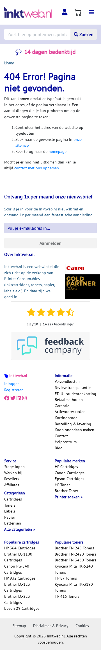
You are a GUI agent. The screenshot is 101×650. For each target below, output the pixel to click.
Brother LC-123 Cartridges (17, 587)
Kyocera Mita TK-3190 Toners (74, 587)
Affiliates (11, 484)
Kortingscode (66, 417)
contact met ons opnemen (36, 167)
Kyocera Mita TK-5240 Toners (74, 569)
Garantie (62, 405)
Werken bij (13, 472)
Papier (9, 517)
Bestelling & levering (73, 423)
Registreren (14, 389)
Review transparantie (73, 387)
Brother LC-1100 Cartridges (18, 557)
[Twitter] (12, 398)
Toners (9, 505)
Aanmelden (50, 243)
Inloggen (12, 383)
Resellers (11, 478)
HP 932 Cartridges (19, 578)
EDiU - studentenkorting (75, 393)
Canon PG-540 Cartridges (16, 569)
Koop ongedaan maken (74, 429)
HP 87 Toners (66, 578)
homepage (57, 151)
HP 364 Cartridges (19, 548)
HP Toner (62, 484)
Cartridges (13, 499)
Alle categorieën (18, 529)
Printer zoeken (68, 496)
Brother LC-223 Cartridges (17, 599)
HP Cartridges (66, 466)
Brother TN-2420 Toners (75, 554)
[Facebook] (6, 398)
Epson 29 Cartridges (21, 608)
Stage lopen (14, 466)
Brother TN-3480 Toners (75, 560)
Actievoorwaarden (70, 411)
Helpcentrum (66, 441)
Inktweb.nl (18, 375)
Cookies (82, 625)
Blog (59, 447)
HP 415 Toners (67, 596)
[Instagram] (24, 398)
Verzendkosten (67, 381)
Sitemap (19, 625)
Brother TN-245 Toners (74, 548)
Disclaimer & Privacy (50, 625)
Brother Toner (66, 490)
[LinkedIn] (19, 398)
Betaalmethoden (69, 399)
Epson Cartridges (69, 478)
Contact (61, 435)
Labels (9, 511)
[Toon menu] (92, 12)
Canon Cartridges (69, 472)
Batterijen (12, 523)
